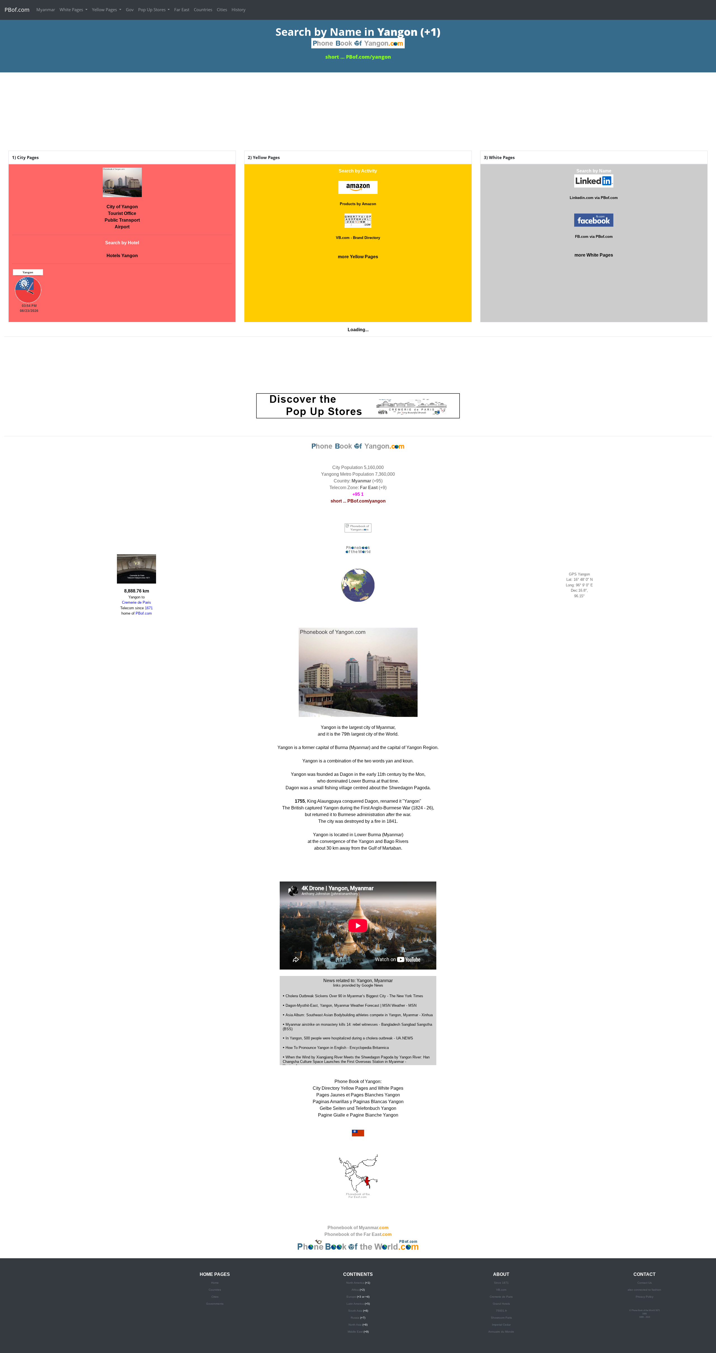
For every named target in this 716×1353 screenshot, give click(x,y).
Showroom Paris (501, 1317)
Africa (355, 1289)
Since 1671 (501, 1282)
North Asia (355, 1324)
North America (355, 1282)
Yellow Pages (105, 9)
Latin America (355, 1303)
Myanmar (45, 9)
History (239, 9)
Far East (181, 9)
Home (215, 1282)
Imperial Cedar (501, 1324)
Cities (222, 9)
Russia (355, 1317)
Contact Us (644, 1282)
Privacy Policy (644, 1296)
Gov (130, 9)
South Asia (355, 1310)
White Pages (72, 9)
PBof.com (17, 9)
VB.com (501, 1289)
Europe (351, 1296)
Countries (203, 9)
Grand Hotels (501, 1303)
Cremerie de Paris (501, 1296)
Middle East (355, 1331)
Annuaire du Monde (501, 1331)
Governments (214, 1303)
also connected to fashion (644, 1289)
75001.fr (501, 1310)
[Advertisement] (358, 111)
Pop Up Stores (152, 9)
